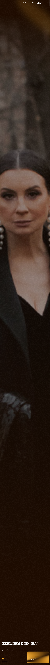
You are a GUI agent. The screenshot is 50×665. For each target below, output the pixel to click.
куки (38, 656)
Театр (11, 3)
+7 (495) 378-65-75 (38, 3)
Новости (16, 3)
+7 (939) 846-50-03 (38, 2)
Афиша (6, 3)
